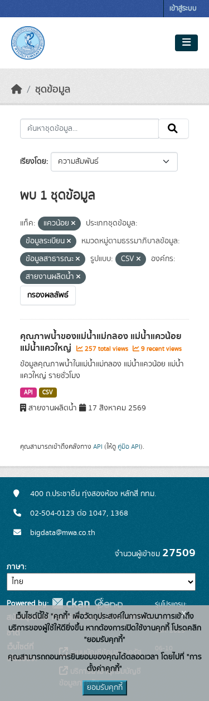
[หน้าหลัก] (16, 89)
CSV (47, 392)
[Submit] (173, 129)
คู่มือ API (129, 447)
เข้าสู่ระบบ (183, 8)
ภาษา (16, 566)
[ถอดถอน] (73, 223)
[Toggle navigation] (186, 43)
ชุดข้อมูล (52, 89)
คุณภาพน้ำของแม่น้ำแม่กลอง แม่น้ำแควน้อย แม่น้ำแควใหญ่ (101, 342)
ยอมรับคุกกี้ (105, 687)
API (28, 392)
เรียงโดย (33, 161)
